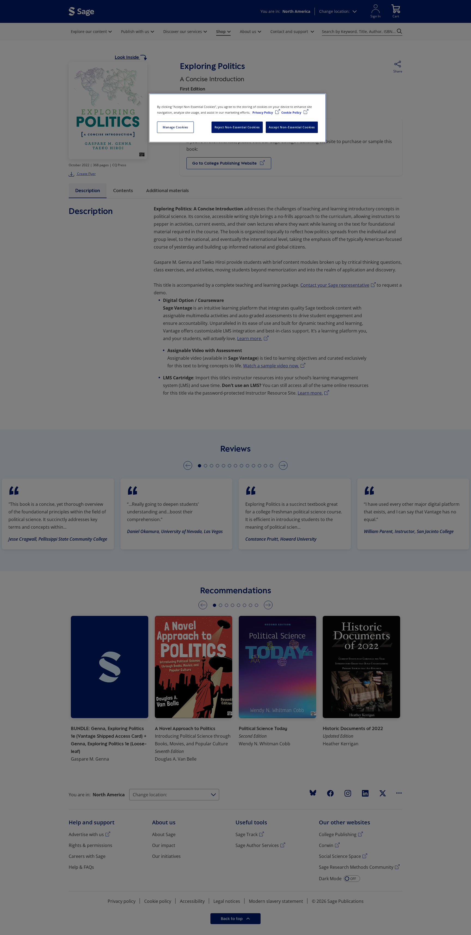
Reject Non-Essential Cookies (237, 127)
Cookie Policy (291, 112)
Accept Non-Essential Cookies (292, 127)
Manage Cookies (175, 127)
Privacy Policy (263, 112)
